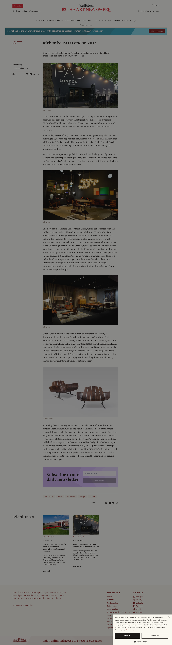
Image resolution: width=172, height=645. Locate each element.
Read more (130, 630)
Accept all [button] (127, 636)
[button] (141, 641)
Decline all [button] (155, 636)
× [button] (169, 617)
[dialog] (142, 629)
